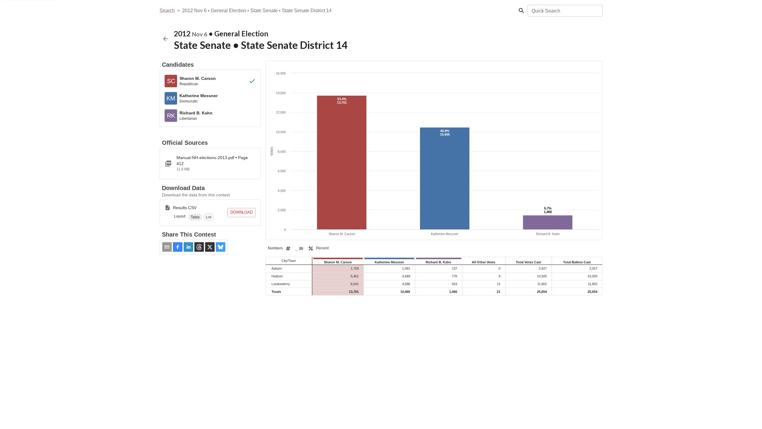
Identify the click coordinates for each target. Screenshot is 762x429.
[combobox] (564, 11)
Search (167, 10)
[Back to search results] (165, 39)
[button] (195, 217)
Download (241, 212)
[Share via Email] (167, 247)
